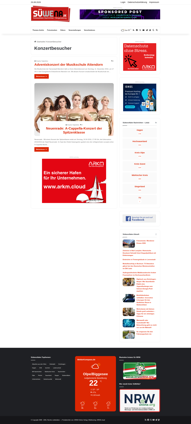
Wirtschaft (58, 379)
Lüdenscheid (57, 368)
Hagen (34, 368)
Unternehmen (36, 379)
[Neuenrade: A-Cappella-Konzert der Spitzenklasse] (74, 109)
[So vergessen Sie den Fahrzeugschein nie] (129, 334)
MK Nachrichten (37, 371)
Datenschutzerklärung (137, 2)
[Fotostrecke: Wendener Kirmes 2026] (129, 243)
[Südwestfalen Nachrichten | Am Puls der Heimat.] (51, 13)
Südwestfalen (66, 375)
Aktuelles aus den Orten (39, 364)
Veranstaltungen (75, 30)
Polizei (40, 375)
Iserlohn (47, 368)
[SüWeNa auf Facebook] (139, 222)
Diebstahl (52, 364)
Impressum (154, 2)
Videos (62, 30)
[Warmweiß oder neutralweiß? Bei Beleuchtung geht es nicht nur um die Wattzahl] (129, 323)
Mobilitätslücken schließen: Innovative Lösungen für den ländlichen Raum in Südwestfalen (145, 300)
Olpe (33, 375)
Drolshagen (61, 364)
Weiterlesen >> (41, 76)
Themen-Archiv (38, 30)
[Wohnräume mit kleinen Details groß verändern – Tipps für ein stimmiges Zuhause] (129, 312)
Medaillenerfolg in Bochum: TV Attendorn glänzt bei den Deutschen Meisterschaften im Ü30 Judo (139, 266)
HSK (40, 368)
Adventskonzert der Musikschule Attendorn (68, 64)
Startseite (40, 42)
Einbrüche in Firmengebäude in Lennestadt (139, 259)
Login (123, 2)
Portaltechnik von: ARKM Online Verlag (74, 420)
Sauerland (48, 375)
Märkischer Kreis (50, 371)
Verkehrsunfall (47, 379)
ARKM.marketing (117, 8)
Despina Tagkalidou (42, 61)
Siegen (57, 375)
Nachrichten (61, 371)
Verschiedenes (89, 30)
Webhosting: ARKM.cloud (97, 420)
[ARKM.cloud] (74, 181)
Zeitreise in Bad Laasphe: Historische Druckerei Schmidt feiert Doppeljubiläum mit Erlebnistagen (139, 253)
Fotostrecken (52, 30)
